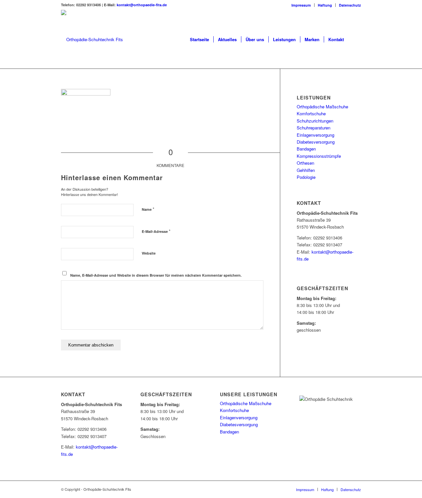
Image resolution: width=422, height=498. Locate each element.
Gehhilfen (306, 170)
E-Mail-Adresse (156, 231)
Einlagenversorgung (315, 135)
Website (149, 253)
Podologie (306, 177)
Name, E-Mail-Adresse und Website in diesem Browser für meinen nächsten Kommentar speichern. (156, 275)
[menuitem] (301, 5)
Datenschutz (350, 5)
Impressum (301, 5)
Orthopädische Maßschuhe (322, 106)
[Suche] (354, 39)
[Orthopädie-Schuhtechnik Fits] (92, 39)
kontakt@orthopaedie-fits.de (142, 4)
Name (148, 209)
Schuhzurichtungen (315, 121)
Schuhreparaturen (313, 127)
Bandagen (306, 149)
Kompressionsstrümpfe (319, 156)
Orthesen (305, 163)
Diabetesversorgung (316, 142)
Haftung (325, 5)
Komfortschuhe (311, 113)
